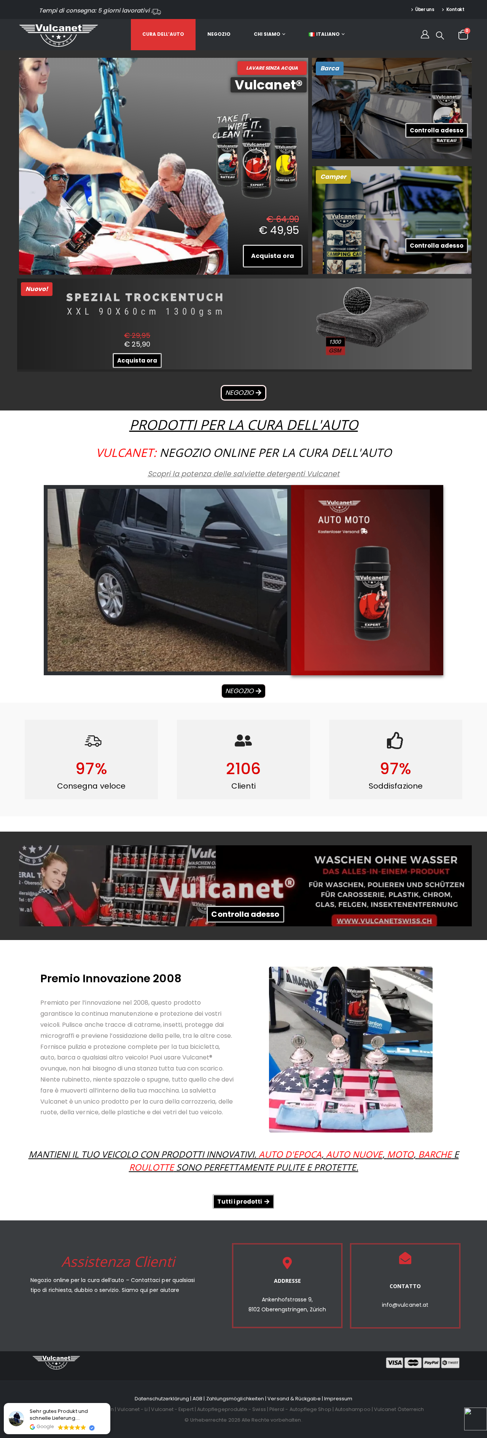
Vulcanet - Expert (172, 1409)
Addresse (287, 1280)
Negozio (219, 34)
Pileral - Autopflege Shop (300, 1409)
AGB (197, 1398)
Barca (329, 68)
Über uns (424, 9)
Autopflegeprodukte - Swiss (231, 1409)
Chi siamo (267, 34)
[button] (255, 161)
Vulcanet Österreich (399, 1409)
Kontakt (455, 9)
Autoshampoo (353, 1409)
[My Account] (425, 34)
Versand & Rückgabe (293, 1398)
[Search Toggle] (440, 35)
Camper (333, 176)
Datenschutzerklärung (162, 1398)
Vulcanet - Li (132, 1409)
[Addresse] (287, 1263)
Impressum (338, 1398)
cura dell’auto (163, 34)
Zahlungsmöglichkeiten (235, 1398)
